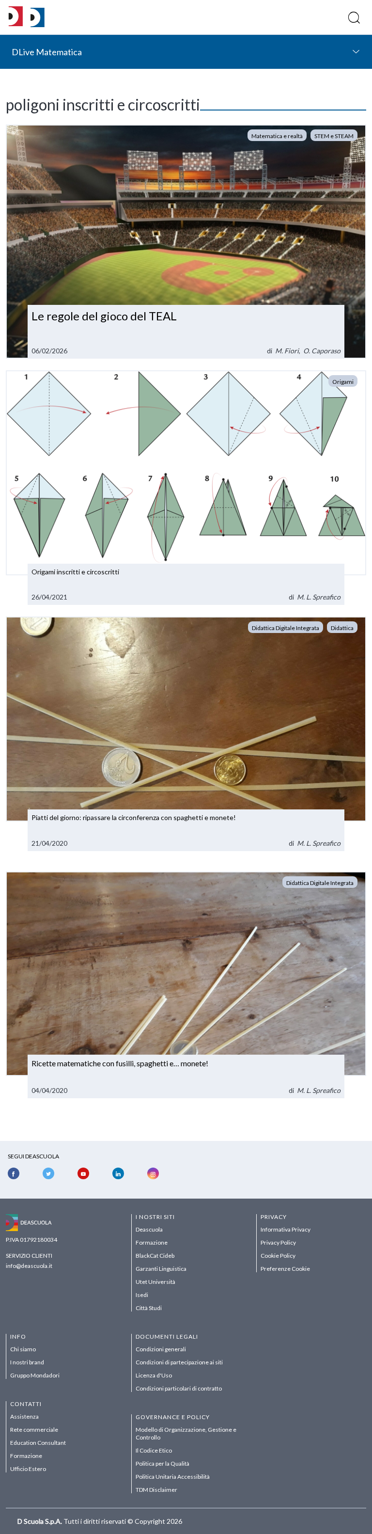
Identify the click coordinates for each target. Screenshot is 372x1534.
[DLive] (16, 17)
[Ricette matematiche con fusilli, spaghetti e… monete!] (186, 985)
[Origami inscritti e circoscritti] (186, 487)
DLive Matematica (47, 52)
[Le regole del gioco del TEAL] (186, 242)
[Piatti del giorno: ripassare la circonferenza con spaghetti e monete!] (186, 734)
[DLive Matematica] (38, 24)
